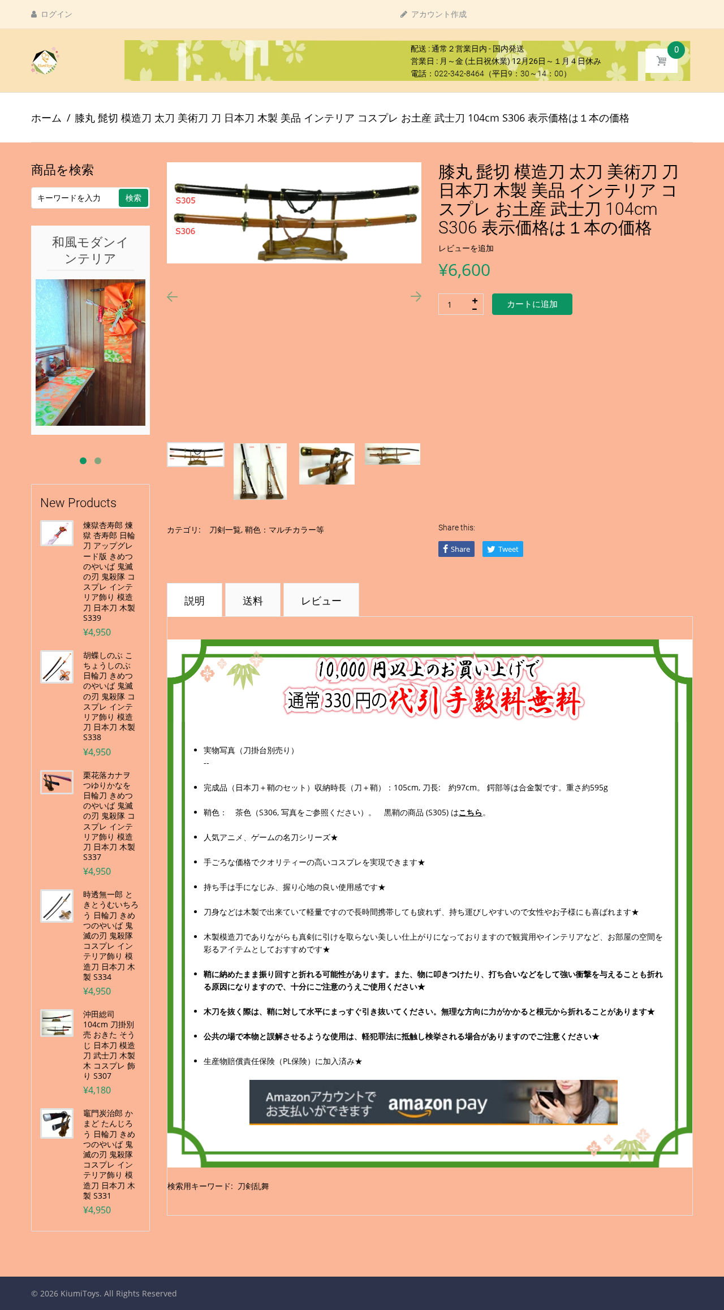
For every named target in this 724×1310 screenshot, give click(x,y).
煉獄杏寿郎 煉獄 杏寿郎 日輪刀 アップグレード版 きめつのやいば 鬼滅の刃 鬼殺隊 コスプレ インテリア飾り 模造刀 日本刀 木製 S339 (109, 571)
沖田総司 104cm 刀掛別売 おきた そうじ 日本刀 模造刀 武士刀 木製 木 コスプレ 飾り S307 (109, 1045)
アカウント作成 (438, 14)
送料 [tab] (253, 600)
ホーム (46, 117)
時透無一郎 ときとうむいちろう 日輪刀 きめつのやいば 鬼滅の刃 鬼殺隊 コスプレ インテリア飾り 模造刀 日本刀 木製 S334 (111, 935)
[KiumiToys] (45, 59)
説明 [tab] (194, 600)
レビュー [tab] (321, 600)
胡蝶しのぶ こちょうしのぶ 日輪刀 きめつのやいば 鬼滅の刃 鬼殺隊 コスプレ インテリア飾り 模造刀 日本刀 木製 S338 (109, 696)
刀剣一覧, (226, 529)
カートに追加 (532, 304)
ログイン (55, 14)
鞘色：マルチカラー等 (284, 529)
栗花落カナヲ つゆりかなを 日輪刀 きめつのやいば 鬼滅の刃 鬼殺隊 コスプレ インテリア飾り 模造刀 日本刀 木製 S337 (109, 816)
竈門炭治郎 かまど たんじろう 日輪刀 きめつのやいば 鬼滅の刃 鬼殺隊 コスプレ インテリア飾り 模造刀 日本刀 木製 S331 (109, 1154)
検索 (133, 197)
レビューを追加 (466, 248)
